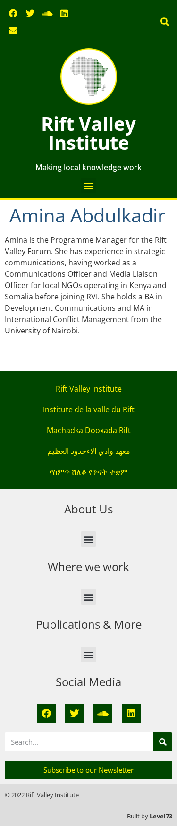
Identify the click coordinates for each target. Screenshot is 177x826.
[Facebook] (13, 13)
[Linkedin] (64, 13)
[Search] (162, 741)
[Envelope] (13, 30)
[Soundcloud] (47, 13)
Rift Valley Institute (88, 133)
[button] (164, 22)
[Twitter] (30, 13)
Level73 (161, 816)
